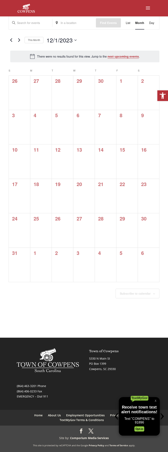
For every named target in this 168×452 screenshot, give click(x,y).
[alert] (84, 56)
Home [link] (38, 415)
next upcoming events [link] (123, 56)
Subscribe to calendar (135, 293)
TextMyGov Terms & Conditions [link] (82, 420)
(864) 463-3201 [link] (27, 386)
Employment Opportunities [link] (85, 415)
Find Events (108, 23)
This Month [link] (34, 40)
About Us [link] (54, 415)
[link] (162, 95)
